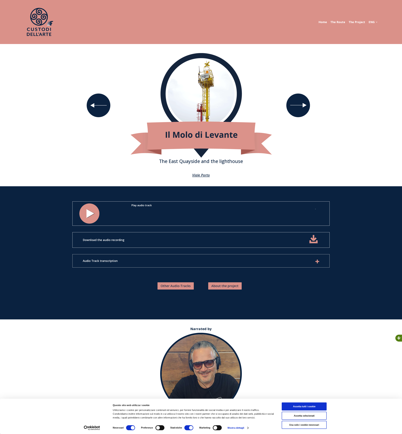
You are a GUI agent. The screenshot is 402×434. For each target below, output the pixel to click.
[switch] (159, 427)
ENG (372, 22)
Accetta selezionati (304, 415)
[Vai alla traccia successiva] (298, 116)
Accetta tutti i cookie (304, 406)
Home (322, 22)
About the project (225, 286)
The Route (337, 22)
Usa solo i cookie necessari (304, 424)
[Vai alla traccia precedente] (98, 116)
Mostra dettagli (236, 427)
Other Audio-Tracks (176, 286)
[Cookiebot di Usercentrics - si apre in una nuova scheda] (92, 428)
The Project (357, 22)
